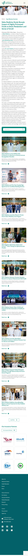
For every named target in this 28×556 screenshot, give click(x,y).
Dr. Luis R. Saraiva (9, 48)
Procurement (4, 511)
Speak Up (4, 513)
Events (3, 486)
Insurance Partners (6, 497)
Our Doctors (4, 495)
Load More (12, 419)
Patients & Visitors (5, 481)
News (3, 488)
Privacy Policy (5, 504)
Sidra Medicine (6, 34)
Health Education (5, 484)
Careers (3, 508)
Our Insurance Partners (7, 430)
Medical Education (5, 500)
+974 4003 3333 (7, 521)
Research (4, 502)
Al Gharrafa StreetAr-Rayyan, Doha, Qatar (9, 518)
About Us (4, 479)
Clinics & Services (5, 492)
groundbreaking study (8, 40)
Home (3, 19)
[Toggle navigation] (24, 3)
